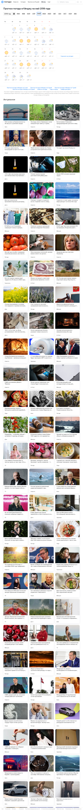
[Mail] (2, 2)
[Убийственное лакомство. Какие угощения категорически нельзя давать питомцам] (41, 142)
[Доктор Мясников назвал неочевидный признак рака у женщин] (67, 507)
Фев (23, 13)
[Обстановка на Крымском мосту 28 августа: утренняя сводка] (15, 116)
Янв (18, 13)
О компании (7, 809)
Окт (64, 13)
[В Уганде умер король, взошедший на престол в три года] (15, 142)
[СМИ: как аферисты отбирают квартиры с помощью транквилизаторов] (15, 741)
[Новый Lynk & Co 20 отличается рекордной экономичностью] (67, 715)
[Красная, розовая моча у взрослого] (67, 793)
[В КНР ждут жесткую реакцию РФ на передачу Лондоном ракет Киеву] (67, 220)
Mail (2, 809)
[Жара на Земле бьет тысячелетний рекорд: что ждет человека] (41, 663)
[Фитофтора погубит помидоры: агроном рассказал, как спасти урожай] (15, 246)
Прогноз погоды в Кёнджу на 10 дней (24, 89)
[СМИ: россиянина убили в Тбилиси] (15, 377)
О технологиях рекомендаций (48, 809)
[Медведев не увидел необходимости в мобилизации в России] (67, 663)
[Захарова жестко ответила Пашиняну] (67, 246)
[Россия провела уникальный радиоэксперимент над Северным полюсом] (41, 481)
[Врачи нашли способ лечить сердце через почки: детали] (15, 715)
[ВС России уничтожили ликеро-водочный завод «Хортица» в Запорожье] (67, 272)
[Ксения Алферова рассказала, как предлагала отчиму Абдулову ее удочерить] (41, 403)
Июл (49, 13)
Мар (28, 13)
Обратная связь (60, 809)
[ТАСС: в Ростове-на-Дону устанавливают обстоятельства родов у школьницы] (15, 325)
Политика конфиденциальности (32, 809)
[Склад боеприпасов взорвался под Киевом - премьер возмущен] (15, 351)
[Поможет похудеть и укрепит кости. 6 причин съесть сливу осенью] (41, 194)
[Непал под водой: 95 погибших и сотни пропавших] (41, 689)
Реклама (14, 809)
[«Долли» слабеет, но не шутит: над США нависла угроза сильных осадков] (41, 533)
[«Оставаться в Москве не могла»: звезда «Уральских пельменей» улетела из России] (15, 585)
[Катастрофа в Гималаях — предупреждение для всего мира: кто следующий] (67, 116)
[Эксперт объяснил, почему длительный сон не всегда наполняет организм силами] (41, 793)
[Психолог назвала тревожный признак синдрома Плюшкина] (41, 220)
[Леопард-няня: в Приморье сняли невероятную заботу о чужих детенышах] (41, 116)
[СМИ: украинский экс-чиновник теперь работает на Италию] (15, 689)
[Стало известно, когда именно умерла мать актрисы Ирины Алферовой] (67, 481)
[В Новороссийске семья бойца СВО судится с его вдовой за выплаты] (41, 429)
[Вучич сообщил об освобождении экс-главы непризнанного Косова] (41, 559)
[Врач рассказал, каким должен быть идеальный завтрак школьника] (67, 585)
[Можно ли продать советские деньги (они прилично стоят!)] (41, 272)
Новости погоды (42, 89)
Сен (59, 13)
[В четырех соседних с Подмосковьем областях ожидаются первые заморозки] (67, 403)
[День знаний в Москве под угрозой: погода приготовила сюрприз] (15, 533)
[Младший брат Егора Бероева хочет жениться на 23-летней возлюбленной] (67, 689)
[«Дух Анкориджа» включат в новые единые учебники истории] (67, 351)
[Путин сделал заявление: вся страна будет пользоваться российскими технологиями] (41, 377)
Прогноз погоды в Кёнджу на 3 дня (17, 87)
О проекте (21, 809)
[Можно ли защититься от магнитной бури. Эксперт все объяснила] (41, 715)
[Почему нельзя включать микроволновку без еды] (67, 325)
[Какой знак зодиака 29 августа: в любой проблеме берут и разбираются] (67, 559)
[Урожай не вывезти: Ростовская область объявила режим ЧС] (67, 429)
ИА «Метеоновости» (77, 809)
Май (39, 13)
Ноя (70, 13)
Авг (54, 13)
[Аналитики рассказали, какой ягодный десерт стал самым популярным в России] (15, 637)
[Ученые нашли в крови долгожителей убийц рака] (41, 168)
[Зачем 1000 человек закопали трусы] (67, 168)
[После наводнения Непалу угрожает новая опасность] (41, 325)
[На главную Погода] (7, 2)
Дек (75, 13)
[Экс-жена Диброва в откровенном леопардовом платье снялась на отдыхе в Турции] (67, 637)
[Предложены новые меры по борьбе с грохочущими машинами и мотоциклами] (15, 767)
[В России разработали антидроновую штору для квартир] (67, 377)
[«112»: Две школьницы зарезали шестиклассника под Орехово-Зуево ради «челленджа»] (15, 168)
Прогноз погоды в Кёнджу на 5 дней (41, 87)
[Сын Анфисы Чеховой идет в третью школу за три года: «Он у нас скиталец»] (15, 455)
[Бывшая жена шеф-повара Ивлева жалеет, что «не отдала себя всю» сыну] (15, 481)
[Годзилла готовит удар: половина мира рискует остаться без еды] (67, 194)
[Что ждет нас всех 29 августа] (67, 142)
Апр (33, 13)
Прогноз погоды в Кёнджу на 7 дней (65, 87)
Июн (44, 13)
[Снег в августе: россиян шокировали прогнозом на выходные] (41, 298)
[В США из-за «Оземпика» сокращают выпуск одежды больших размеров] (15, 220)
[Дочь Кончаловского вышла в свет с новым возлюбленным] (41, 741)
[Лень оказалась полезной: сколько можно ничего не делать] (41, 246)
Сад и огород (54, 89)
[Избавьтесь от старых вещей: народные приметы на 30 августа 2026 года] (15, 663)
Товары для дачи (65, 89)
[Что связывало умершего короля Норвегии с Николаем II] (41, 585)
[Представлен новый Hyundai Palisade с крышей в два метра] (15, 793)
